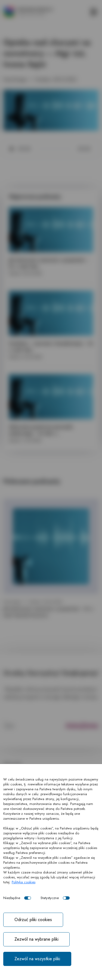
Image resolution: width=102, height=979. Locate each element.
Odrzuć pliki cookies (33, 919)
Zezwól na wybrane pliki (36, 939)
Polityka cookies (23, 882)
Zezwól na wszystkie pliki (37, 959)
